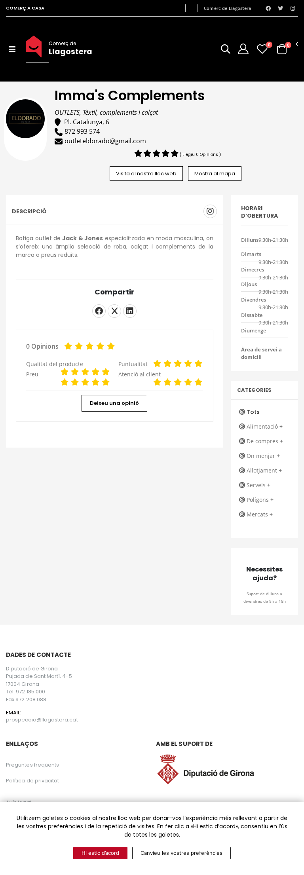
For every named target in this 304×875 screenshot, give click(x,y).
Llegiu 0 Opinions (200, 155)
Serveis (258, 485)
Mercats (260, 514)
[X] (114, 311)
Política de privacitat (32, 780)
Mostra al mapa (214, 173)
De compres (265, 441)
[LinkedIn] (130, 311)
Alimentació (265, 426)
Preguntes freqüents (32, 765)
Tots (253, 412)
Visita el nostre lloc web (146, 173)
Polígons (260, 499)
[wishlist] (262, 49)
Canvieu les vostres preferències (181, 853)
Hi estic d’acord (100, 853)
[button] (225, 50)
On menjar (263, 455)
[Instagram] (210, 211)
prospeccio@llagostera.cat (42, 719)
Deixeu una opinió (114, 403)
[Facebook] (99, 311)
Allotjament (264, 470)
